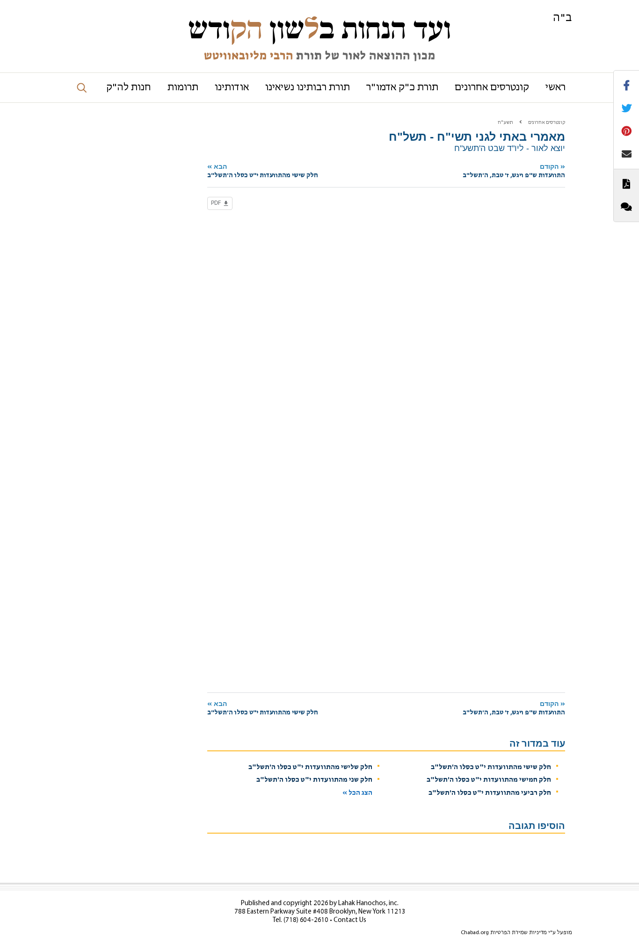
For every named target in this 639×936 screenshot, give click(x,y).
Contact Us (350, 920)
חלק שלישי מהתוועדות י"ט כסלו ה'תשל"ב (310, 767)
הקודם (514, 171)
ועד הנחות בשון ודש (319, 29)
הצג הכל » (357, 793)
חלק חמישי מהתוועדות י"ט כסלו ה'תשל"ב (489, 780)
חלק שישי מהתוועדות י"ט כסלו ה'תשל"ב (491, 767)
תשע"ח (505, 122)
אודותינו (232, 87)
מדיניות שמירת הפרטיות (518, 933)
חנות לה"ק (128, 87)
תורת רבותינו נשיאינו (307, 87)
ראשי (555, 87)
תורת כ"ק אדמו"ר (402, 87)
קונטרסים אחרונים (492, 87)
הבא (262, 171)
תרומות (182, 87)
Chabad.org (475, 933)
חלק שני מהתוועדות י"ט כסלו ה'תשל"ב (314, 780)
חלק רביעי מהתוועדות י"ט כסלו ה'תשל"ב (489, 793)
